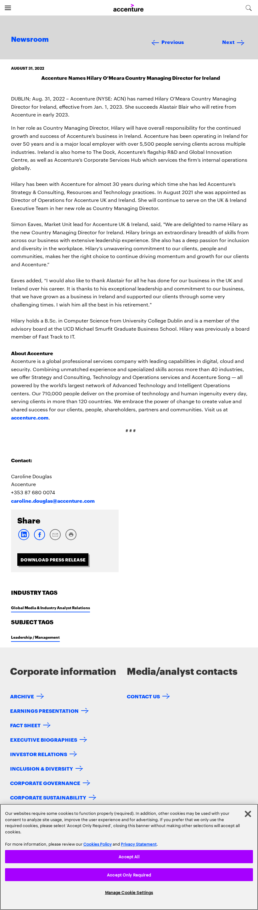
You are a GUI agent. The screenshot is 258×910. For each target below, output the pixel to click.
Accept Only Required (129, 874)
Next (228, 41)
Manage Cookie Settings (129, 892)
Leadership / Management (35, 637)
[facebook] (39, 538)
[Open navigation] (8, 8)
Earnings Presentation (44, 710)
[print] (70, 538)
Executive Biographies (43, 739)
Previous (172, 41)
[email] (55, 538)
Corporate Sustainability (48, 797)
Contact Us (143, 696)
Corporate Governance (45, 782)
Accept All (129, 856)
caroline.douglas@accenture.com (53, 500)
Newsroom (30, 39)
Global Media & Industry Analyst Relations (50, 607)
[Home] (128, 8)
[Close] (248, 814)
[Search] (249, 8)
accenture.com (29, 417)
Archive (22, 696)
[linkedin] (23, 538)
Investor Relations (38, 753)
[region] (129, 857)
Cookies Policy (97, 844)
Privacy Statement (139, 844)
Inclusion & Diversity (41, 768)
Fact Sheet (25, 725)
